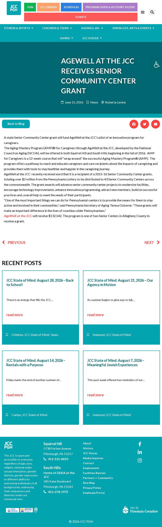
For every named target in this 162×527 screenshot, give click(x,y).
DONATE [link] (80, 17)
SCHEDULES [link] (71, 7)
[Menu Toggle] (143, 12)
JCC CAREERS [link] (48, 7)
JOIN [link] (30, 7)
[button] (152, 12)
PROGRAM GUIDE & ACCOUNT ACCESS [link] (110, 7)
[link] (157, 64)
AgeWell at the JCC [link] (18, 216)
